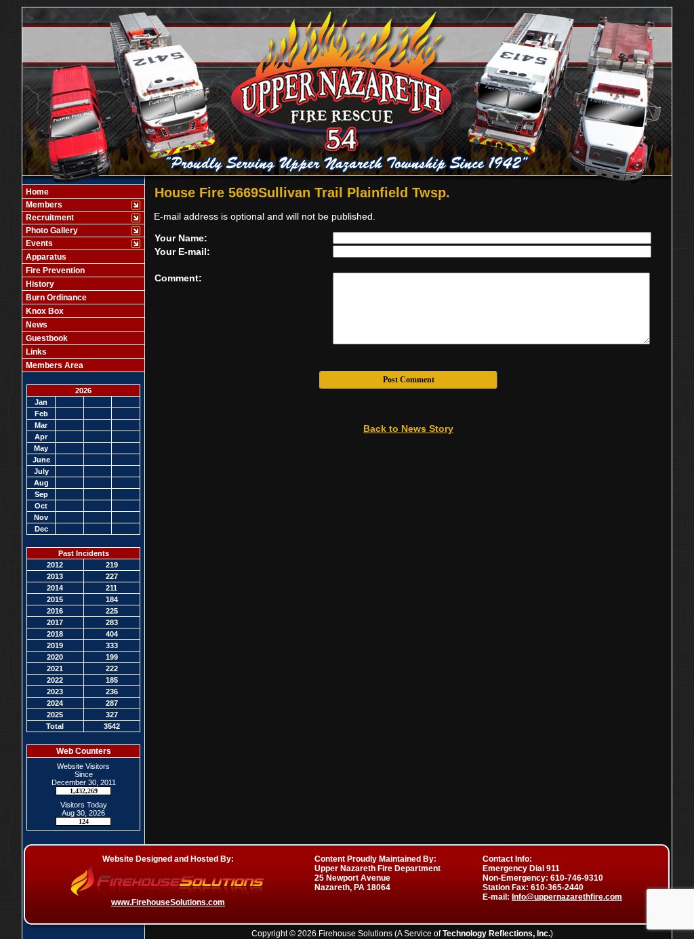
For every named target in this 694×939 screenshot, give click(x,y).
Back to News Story (408, 428)
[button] (76, 204)
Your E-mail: (182, 251)
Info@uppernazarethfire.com (567, 897)
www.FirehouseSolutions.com (168, 902)
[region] (83, 278)
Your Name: (181, 238)
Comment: (178, 278)
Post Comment (408, 379)
